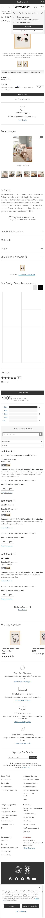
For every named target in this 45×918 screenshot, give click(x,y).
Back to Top (22, 610)
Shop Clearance (29, 848)
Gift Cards (27, 821)
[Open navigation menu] (2, 7)
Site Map (26, 831)
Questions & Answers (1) (14, 257)
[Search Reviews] (40, 434)
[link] (12, 309)
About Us (4, 840)
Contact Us (5, 783)
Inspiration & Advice (8, 812)
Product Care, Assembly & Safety (32, 809)
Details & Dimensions (12, 231)
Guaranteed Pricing (30, 783)
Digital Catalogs (29, 817)
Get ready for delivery (22, 700)
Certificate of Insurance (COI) (31, 795)
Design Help (5, 808)
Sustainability (6, 855)
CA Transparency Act (31, 828)
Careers (4, 844)
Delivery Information (30, 790)
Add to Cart (22, 94)
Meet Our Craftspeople (9, 848)
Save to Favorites (24, 99)
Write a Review (22, 392)
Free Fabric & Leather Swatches (9, 816)
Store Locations (6, 787)
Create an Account (28, 31)
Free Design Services (9, 790)
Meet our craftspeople (22, 722)
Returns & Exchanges (31, 779)
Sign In (28, 26)
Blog (2, 828)
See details (23, 120)
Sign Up (33, 757)
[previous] (35, 287)
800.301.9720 (6, 779)
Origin (4, 248)
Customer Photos (7, 824)
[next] (40, 287)
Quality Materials (7, 821)
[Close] (41, 13)
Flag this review (6, 493)
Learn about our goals (22, 743)
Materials (6, 240)
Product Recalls (29, 824)
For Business (5, 851)
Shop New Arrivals (22, 2)
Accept (12, 906)
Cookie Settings (21, 912)
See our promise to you (22, 681)
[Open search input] (9, 7)
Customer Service (29, 787)
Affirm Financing (29, 814)
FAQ (25, 799)
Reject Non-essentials (30, 906)
